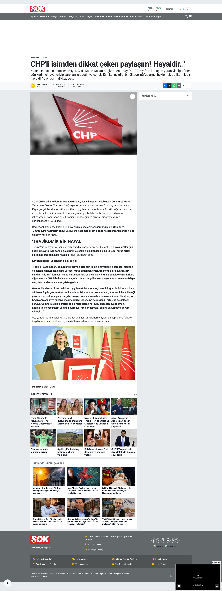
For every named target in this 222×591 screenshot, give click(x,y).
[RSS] (177, 540)
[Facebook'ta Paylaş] (165, 85)
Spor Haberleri (106, 573)
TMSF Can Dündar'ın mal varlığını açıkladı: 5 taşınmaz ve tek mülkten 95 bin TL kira (117, 521)
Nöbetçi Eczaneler (44, 559)
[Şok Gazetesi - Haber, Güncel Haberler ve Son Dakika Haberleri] (37, 9)
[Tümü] (188, 95)
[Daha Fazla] (179, 85)
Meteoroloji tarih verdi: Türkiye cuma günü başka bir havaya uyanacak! (47, 490)
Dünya (54, 16)
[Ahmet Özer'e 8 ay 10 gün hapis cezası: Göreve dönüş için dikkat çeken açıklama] (49, 507)
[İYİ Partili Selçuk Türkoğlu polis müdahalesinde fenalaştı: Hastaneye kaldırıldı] (118, 476)
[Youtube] (168, 540)
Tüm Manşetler (81, 564)
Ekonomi (44, 16)
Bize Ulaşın (35, 576)
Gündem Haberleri (58, 573)
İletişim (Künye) (153, 16)
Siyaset (34, 16)
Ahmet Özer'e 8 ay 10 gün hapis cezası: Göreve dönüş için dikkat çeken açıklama (48, 521)
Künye (44, 576)
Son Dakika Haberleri (124, 564)
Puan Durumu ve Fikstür (46, 564)
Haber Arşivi (160, 564)
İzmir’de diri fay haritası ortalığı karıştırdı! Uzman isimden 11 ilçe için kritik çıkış (82, 490)
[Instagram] (163, 540)
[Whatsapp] (172, 540)
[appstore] (158, 546)
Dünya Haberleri (74, 573)
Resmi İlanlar (136, 16)
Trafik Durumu (161, 559)
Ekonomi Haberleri (90, 573)
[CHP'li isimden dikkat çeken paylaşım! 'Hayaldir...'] (83, 123)
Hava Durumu (81, 559)
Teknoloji (99, 16)
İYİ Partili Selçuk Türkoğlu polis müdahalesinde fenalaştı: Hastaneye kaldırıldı (116, 490)
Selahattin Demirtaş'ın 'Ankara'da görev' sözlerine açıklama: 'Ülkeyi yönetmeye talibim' (82, 521)
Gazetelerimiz (121, 16)
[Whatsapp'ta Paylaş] (174, 85)
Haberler (34, 58)
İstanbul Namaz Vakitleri (126, 559)
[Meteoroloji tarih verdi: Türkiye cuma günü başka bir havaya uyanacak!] (49, 476)
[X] (158, 540)
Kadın (109, 16)
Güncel (63, 16)
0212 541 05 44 (94, 544)
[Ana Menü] (190, 16)
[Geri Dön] (8, 583)
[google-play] (171, 546)
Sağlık (89, 16)
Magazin (73, 16)
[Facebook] (153, 540)
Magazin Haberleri (122, 573)
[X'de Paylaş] (169, 85)
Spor (82, 16)
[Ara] (186, 16)
